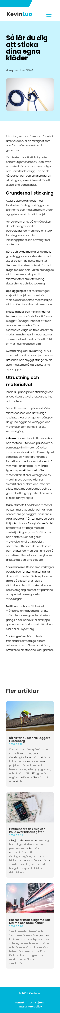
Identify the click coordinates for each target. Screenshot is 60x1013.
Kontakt (20, 1002)
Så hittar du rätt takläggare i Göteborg (29, 739)
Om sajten (37, 1002)
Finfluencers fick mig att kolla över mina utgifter (27, 830)
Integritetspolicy (30, 1006)
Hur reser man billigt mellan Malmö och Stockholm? (29, 921)
